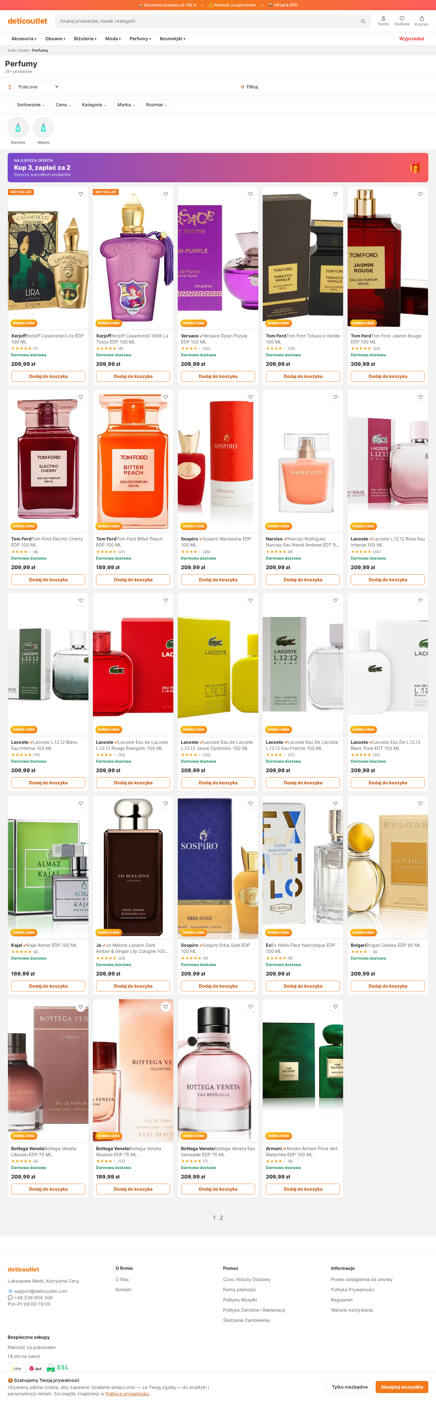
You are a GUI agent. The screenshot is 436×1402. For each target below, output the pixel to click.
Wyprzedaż (412, 38)
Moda (113, 38)
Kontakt (124, 1289)
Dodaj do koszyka (48, 376)
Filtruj (249, 86)
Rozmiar (157, 104)
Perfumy (140, 38)
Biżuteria (85, 38)
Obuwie (55, 38)
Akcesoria (23, 38)
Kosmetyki (172, 38)
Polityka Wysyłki (240, 1299)
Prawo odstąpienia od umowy (362, 1279)
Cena (63, 104)
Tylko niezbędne (350, 1387)
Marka (126, 104)
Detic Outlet (18, 50)
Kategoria (94, 104)
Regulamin (342, 1299)
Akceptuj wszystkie (402, 1387)
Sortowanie (31, 104)
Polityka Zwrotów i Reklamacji (254, 1310)
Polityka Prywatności (352, 1289)
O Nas (122, 1279)
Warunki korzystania (352, 1310)
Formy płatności (239, 1289)
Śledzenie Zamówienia (246, 1320)
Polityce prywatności (127, 1393)
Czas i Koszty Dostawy (247, 1279)
